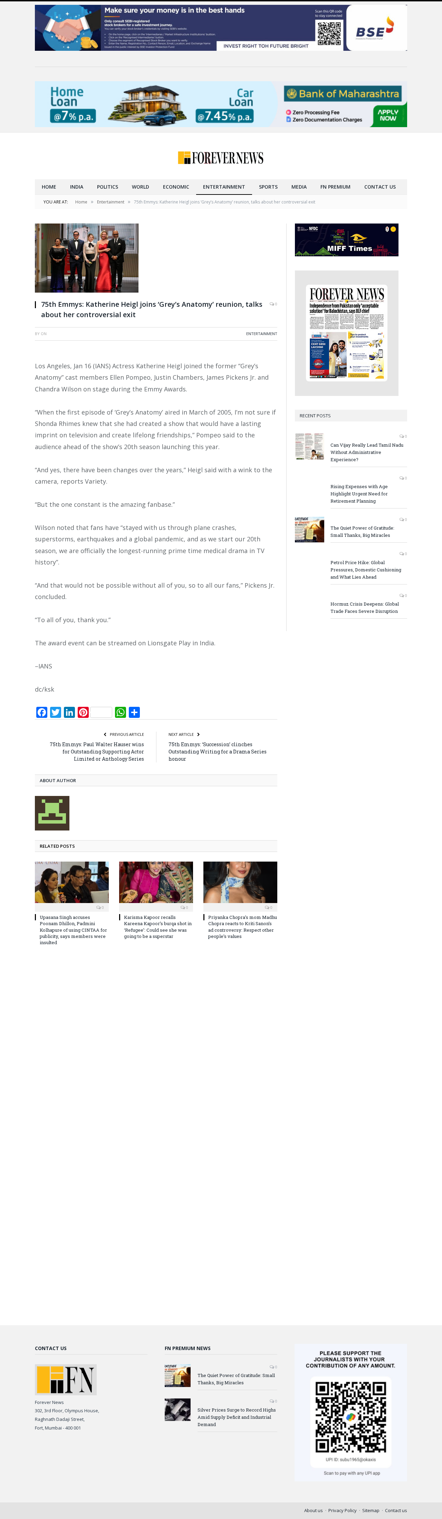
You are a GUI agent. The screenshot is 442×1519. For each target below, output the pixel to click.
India (76, 186)
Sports (268, 186)
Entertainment (224, 186)
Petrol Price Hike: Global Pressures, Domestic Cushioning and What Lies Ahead (365, 569)
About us (313, 1510)
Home (49, 186)
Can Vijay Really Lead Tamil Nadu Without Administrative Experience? (366, 452)
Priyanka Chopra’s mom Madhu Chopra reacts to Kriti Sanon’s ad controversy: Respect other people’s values (242, 926)
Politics (107, 186)
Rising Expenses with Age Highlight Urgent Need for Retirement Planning (359, 493)
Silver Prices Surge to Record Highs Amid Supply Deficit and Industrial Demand (237, 1417)
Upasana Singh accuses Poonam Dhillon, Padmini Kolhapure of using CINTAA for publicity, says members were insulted (73, 930)
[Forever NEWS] (221, 156)
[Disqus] (156, 1044)
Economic (176, 186)
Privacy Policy (342, 1510)
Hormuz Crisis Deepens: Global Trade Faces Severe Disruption (364, 607)
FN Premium (335, 186)
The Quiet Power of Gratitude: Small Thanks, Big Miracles (362, 531)
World (140, 186)
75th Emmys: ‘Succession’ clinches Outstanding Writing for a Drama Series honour (218, 751)
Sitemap (370, 1510)
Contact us (380, 186)
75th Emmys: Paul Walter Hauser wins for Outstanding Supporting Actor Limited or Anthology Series (97, 751)
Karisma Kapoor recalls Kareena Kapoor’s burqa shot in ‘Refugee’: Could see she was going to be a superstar (158, 926)
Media (299, 186)
